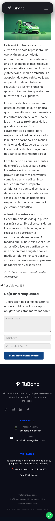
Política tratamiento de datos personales (27, 499)
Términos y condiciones (27, 503)
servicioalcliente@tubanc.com (30, 440)
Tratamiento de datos (27, 495)
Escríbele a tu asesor (30, 430)
